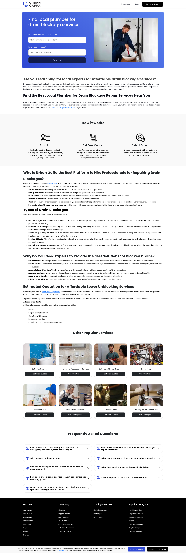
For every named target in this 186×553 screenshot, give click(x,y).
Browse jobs (98, 514)
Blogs (25, 528)
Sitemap (26, 535)
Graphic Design (134, 528)
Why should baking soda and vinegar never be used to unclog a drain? (54, 467)
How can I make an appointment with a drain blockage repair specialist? (126, 448)
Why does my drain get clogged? (44, 458)
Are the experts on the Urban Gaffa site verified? (122, 477)
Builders (131, 521)
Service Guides (28, 521)
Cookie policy (63, 521)
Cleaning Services (135, 531)
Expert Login (98, 517)
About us (61, 510)
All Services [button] (125, 4)
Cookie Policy (61, 550)
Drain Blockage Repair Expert (64, 107)
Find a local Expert (100, 510)
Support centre (64, 514)
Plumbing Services (135, 510)
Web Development (136, 524)
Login (137, 4)
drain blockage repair (51, 291)
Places (25, 531)
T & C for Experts (64, 531)
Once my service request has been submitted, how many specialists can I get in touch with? (56, 488)
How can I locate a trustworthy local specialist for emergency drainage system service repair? (52, 448)
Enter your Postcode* (37, 47)
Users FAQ (27, 524)
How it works (27, 510)
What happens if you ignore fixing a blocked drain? (123, 467)
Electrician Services (136, 517)
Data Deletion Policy (66, 524)
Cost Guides (27, 517)
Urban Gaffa (52, 183)
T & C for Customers (66, 528)
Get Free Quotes (40, 374)
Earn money (27, 514)
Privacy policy (63, 517)
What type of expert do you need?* (42, 34)
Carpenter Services (136, 514)
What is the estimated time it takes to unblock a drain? (126, 458)
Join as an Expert (152, 4)
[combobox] (57, 40)
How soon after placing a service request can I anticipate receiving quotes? (56, 478)
